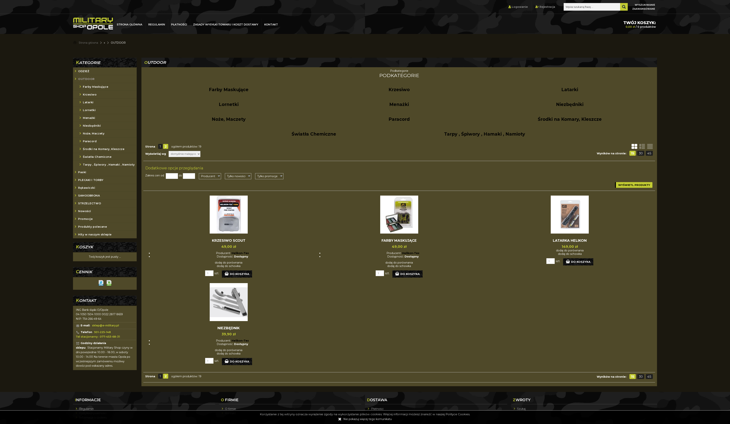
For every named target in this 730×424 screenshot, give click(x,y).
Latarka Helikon (570, 240)
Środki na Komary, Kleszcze (104, 149)
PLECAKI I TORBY (90, 180)
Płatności (179, 24)
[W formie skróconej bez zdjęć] (650, 146)
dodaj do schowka (228, 266)
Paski (82, 172)
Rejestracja (547, 7)
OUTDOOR (86, 79)
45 (649, 153)
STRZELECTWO (89, 203)
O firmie (230, 409)
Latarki (88, 102)
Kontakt (271, 24)
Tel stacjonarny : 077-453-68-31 (98, 336)
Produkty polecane (92, 226)
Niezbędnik (228, 328)
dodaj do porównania (228, 262)
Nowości (84, 211)
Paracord (90, 141)
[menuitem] (129, 24)
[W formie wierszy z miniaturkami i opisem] (642, 146)
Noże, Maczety (93, 133)
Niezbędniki (92, 125)
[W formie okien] (634, 146)
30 (641, 153)
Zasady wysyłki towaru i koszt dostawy (225, 24)
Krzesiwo (90, 94)
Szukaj (521, 409)
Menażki (89, 118)
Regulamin (156, 24)
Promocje (85, 219)
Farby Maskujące (95, 86)
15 (632, 153)
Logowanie (519, 7)
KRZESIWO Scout (228, 240)
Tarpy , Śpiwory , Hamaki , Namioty (109, 164)
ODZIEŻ (83, 71)
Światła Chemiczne (97, 157)
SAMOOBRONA (89, 195)
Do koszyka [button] (239, 274)
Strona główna (129, 24)
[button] (210, 176)
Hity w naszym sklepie (95, 234)
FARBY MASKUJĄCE (399, 240)
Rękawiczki (86, 187)
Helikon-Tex (240, 253)
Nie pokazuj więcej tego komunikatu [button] (367, 419)
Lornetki (89, 110)
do (180, 175)
